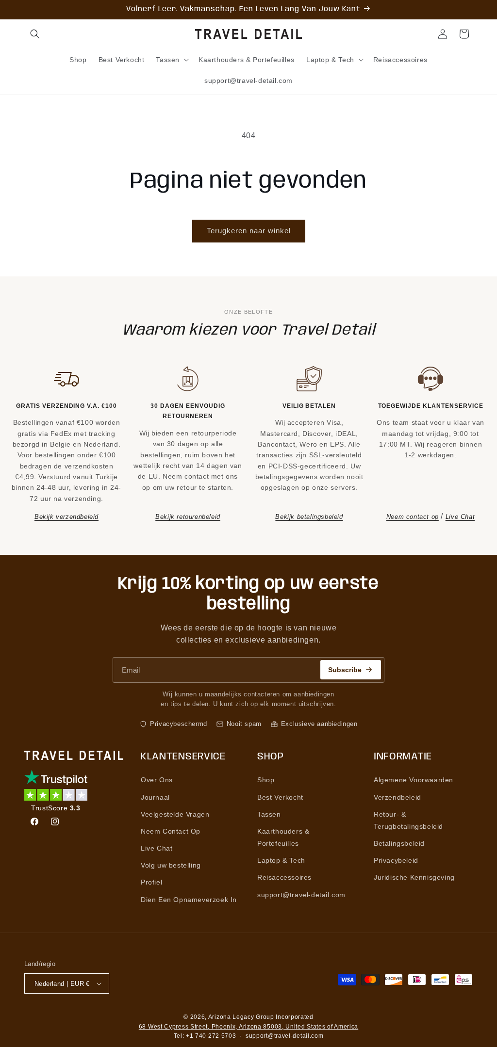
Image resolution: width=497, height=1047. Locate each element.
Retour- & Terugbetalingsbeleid (408, 820)
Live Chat (460, 516)
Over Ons (157, 780)
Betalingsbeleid (399, 843)
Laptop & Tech (281, 860)
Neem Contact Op (170, 831)
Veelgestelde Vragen (175, 814)
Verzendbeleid (397, 797)
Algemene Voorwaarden (413, 780)
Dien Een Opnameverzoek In (189, 899)
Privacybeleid (396, 860)
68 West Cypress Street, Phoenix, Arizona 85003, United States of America (248, 1027)
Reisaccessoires (284, 877)
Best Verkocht (280, 797)
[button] (35, 34)
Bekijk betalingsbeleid (309, 516)
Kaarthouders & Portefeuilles (283, 837)
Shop (265, 780)
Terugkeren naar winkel (249, 230)
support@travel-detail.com (301, 895)
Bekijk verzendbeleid (66, 516)
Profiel (151, 882)
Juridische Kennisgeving (414, 877)
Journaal (155, 797)
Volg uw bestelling (171, 865)
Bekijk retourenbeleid (187, 516)
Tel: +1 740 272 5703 (205, 1036)
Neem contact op (412, 516)
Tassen (269, 814)
